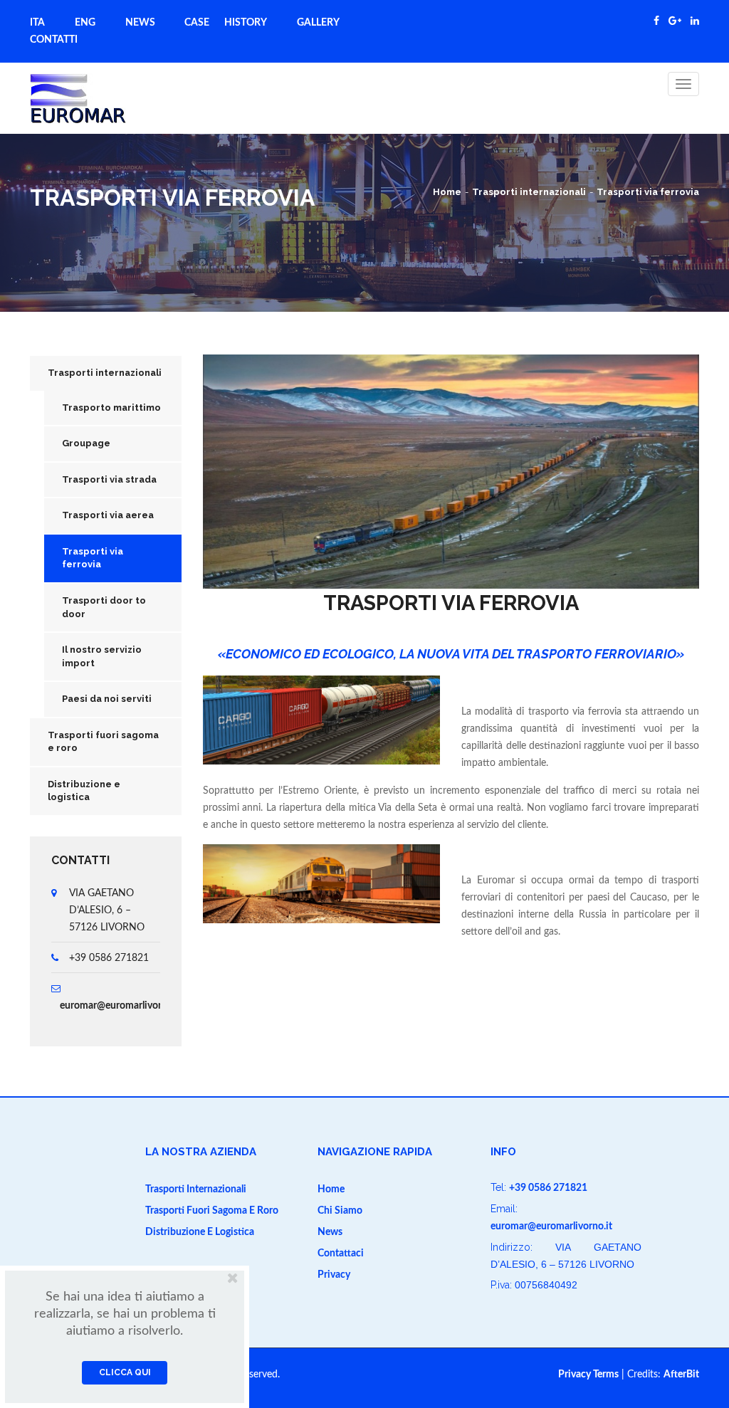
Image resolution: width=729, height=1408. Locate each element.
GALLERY (318, 23)
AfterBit (681, 1375)
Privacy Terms (588, 1375)
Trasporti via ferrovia (648, 191)
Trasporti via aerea (108, 515)
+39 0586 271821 (548, 1188)
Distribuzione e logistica (199, 1232)
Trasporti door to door (104, 607)
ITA (37, 23)
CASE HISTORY (225, 23)
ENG (85, 23)
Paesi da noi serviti (107, 698)
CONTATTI (54, 40)
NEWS (140, 23)
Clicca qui (125, 1372)
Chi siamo (340, 1211)
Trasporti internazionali (529, 191)
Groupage (86, 443)
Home (447, 191)
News (330, 1232)
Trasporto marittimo (111, 407)
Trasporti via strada (109, 479)
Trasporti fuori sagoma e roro (211, 1211)
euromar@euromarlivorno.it (121, 1006)
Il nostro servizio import (102, 656)
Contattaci (341, 1254)
